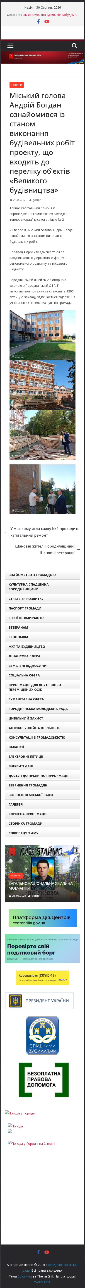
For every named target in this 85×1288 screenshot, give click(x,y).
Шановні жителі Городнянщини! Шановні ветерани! (45, 549)
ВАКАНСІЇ (16, 747)
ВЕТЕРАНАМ (18, 627)
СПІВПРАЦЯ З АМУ (23, 833)
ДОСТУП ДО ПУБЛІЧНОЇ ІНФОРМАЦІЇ (38, 775)
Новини (16, 85)
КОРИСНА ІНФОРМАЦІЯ (28, 814)
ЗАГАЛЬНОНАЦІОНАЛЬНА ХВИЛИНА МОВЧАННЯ (41, 886)
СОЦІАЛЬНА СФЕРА (24, 675)
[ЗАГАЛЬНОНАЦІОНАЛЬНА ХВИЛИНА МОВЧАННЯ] (42, 848)
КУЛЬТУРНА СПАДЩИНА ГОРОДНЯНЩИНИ (29, 586)
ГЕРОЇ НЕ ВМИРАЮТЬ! (26, 618)
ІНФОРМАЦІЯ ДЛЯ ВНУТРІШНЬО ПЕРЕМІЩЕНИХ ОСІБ (35, 687)
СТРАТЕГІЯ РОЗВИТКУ (26, 599)
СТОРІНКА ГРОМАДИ (26, 823)
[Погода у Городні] (20, 1113)
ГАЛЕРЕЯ (16, 804)
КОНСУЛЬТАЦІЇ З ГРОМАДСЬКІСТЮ (37, 737)
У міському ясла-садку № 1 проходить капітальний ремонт (45, 532)
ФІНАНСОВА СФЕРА (24, 656)
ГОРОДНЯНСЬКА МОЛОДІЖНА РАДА (38, 709)
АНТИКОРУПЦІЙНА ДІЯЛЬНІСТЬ (34, 728)
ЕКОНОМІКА (18, 637)
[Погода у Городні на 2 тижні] (31, 1143)
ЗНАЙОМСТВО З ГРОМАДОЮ (32, 575)
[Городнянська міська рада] (42, 54)
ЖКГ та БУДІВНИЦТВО (27, 646)
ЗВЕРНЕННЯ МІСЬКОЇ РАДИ (31, 795)
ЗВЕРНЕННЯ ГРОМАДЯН (28, 785)
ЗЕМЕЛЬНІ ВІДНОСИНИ (28, 665)
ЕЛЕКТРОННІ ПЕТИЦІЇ (26, 756)
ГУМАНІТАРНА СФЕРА (26, 699)
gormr (37, 200)
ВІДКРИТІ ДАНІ (21, 766)
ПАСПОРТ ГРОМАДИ (25, 608)
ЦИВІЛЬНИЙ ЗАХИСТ (26, 718)
